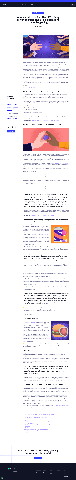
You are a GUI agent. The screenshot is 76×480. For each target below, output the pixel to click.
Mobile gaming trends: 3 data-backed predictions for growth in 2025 (45, 215)
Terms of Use (65, 474)
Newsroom (58, 470)
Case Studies (52, 471)
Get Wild (46, 234)
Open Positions (59, 471)
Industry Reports (52, 468)
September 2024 (31, 322)
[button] (25, 5)
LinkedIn (15, 471)
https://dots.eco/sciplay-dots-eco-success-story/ (35, 427)
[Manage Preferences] (2, 478)
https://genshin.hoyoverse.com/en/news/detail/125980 (36, 429)
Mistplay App (65, 468)
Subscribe (10, 131)
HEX (43, 472)
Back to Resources (38, 12)
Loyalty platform (38, 468)
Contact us (66, 4)
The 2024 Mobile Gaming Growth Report (39, 87)
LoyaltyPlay (44, 468)
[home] (5, 4)
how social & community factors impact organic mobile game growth (46, 313)
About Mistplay (59, 468)
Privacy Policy (66, 476)
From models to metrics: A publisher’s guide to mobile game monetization (46, 120)
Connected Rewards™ (44, 470)
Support (65, 471)
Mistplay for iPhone (38, 470)
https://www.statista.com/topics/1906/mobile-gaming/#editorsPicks (39, 414)
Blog (64, 470)
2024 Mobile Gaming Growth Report (60, 163)
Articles (51, 470)
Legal (65, 473)
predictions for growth (58, 405)
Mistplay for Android (37, 472)
